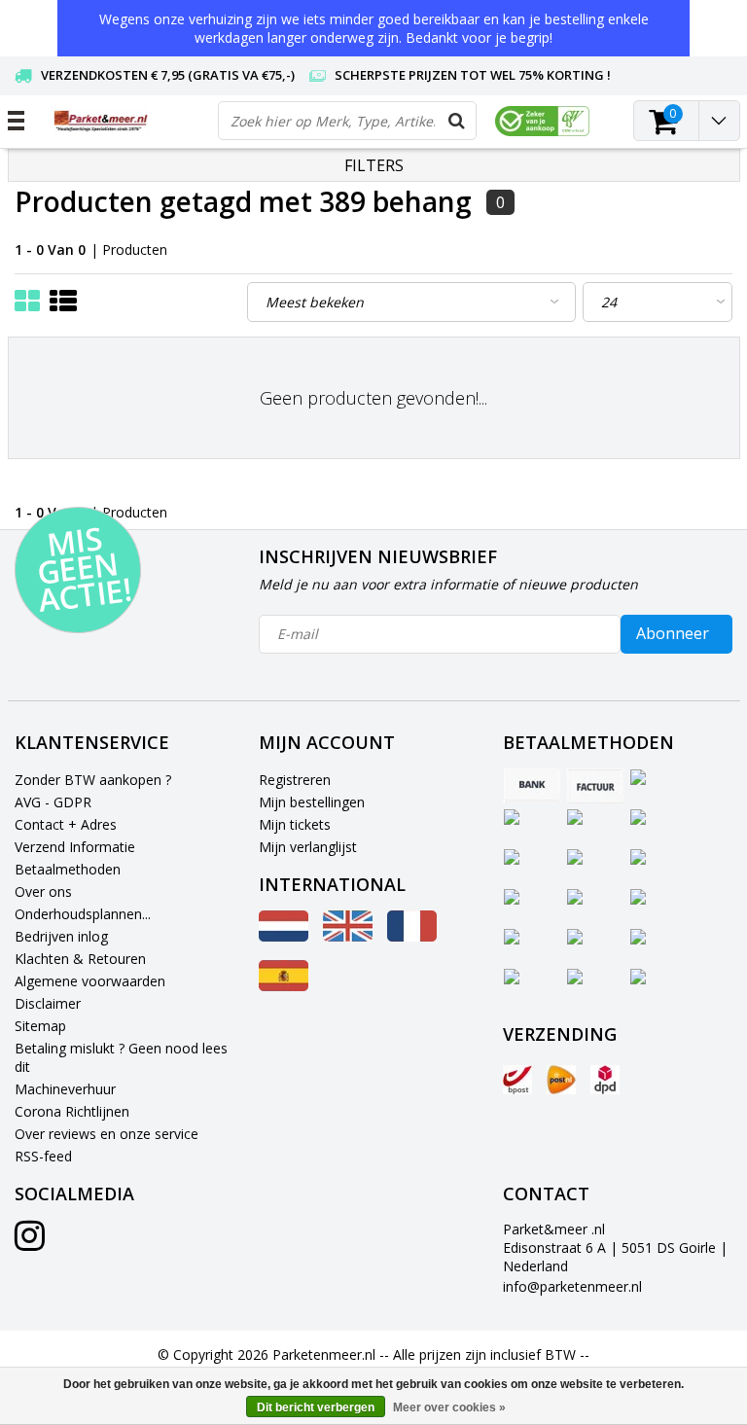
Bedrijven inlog (61, 936)
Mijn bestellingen (312, 802)
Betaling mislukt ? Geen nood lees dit (121, 1057)
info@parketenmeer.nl (572, 1286)
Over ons (43, 891)
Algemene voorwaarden (90, 981)
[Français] (412, 936)
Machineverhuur (65, 1089)
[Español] (283, 986)
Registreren (295, 779)
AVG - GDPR (53, 802)
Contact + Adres (66, 824)
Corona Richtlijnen (72, 1111)
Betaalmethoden (68, 869)
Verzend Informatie (75, 846)
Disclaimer (48, 1003)
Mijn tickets (295, 824)
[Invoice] (595, 785)
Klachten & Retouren (80, 958)
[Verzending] (517, 1079)
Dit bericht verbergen (315, 1407)
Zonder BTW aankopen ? (93, 779)
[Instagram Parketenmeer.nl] (30, 1242)
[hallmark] (542, 121)
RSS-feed (43, 1156)
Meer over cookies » (449, 1407)
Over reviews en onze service (106, 1133)
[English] (348, 936)
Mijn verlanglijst (308, 846)
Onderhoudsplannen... (83, 914)
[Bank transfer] (532, 785)
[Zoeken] (456, 120)
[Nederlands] (283, 936)
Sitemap (40, 1025)
